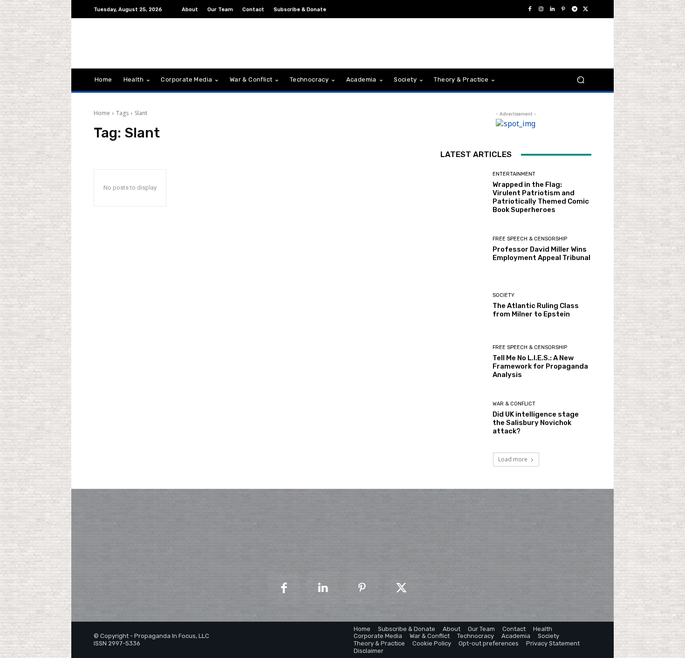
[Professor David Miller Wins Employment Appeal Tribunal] (463, 249)
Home (102, 113)
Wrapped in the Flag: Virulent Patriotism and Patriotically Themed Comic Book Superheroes (541, 197)
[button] (580, 80)
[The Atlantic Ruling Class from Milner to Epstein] (463, 305)
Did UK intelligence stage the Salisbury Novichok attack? (536, 422)
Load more (512, 459)
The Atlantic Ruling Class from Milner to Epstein (536, 310)
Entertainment (514, 174)
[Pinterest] (563, 9)
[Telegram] (574, 9)
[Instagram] (541, 9)
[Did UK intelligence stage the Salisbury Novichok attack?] (463, 418)
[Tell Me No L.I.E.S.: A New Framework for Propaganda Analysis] (463, 361)
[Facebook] (529, 9)
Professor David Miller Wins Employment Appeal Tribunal (541, 253)
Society (503, 295)
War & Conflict (514, 403)
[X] (585, 9)
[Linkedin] (552, 9)
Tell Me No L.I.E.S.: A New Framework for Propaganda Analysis (540, 366)
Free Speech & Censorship (530, 238)
